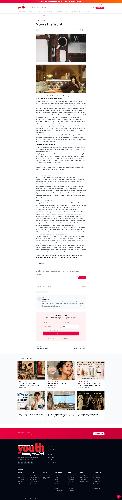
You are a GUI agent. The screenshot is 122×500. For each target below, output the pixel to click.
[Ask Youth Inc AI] (119, 497)
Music (56, 477)
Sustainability (71, 490)
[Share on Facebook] (75, 30)
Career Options (33, 475)
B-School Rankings (47, 475)
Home (37, 15)
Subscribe (82, 277)
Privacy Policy (51, 459)
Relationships (71, 481)
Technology (70, 488)
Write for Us (100, 7)
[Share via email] (85, 30)
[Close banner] (120, 1)
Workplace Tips (33, 483)
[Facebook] (31, 462)
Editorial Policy (51, 457)
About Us (50, 446)
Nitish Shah (45, 299)
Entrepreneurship (34, 481)
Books (56, 479)
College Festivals (97, 486)
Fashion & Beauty (43, 15)
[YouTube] (101, 4)
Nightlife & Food (59, 490)
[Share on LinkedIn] (83, 30)
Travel (69, 483)
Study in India (21, 475)
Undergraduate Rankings (46, 478)
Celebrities (57, 483)
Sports (56, 481)
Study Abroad (21, 477)
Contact (49, 452)
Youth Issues (96, 479)
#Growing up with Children (41, 291)
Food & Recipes (71, 486)
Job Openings (33, 479)
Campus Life (96, 475)
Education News (84, 477)
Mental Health (71, 479)
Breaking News (83, 475)
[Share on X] (78, 30)
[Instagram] (97, 4)
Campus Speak (96, 483)
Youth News (83, 479)
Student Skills (21, 483)
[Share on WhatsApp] (80, 30)
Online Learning (21, 479)
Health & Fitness (71, 477)
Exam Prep (20, 481)
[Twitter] (95, 4)
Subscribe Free (76, 1)
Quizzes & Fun (58, 486)
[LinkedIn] (99, 4)
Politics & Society (84, 481)
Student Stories (96, 481)
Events (56, 488)
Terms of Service (52, 462)
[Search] (93, 8)
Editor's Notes (96, 488)
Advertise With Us (52, 449)
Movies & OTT (58, 475)
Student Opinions (97, 477)
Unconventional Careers (35, 477)
